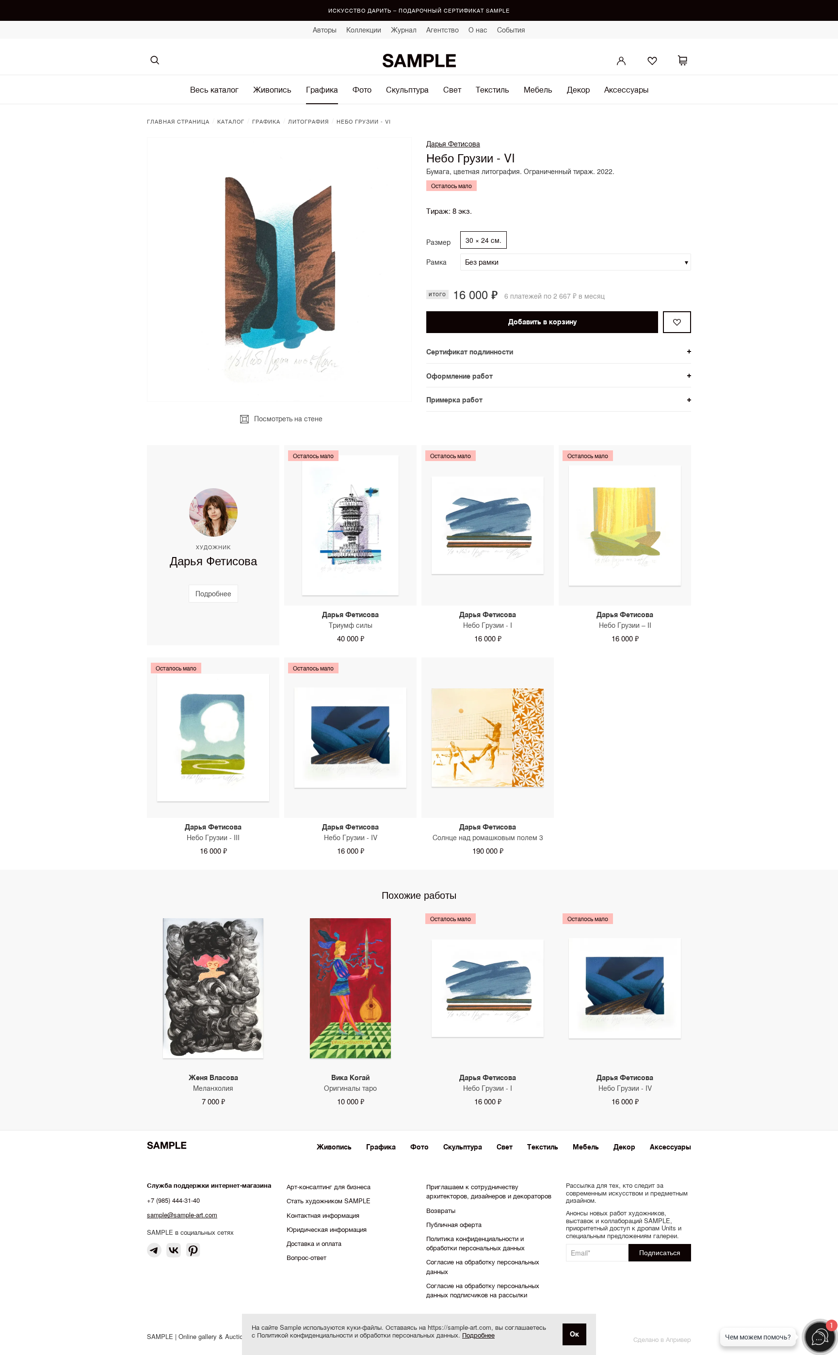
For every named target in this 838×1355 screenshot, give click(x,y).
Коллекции (363, 29)
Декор (578, 89)
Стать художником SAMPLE (329, 1200)
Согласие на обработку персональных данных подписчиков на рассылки (482, 1290)
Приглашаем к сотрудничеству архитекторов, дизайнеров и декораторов (488, 1191)
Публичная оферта (454, 1224)
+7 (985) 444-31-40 (173, 1200)
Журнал (404, 29)
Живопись (272, 89)
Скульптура (407, 89)
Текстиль (492, 89)
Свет (452, 89)
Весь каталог (214, 89)
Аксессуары (626, 89)
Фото (362, 89)
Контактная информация (323, 1215)
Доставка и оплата (314, 1243)
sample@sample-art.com (182, 1214)
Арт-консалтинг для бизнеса (329, 1186)
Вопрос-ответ (306, 1257)
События (511, 29)
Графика (322, 89)
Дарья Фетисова (453, 143)
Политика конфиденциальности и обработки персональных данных (475, 1243)
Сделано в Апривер (662, 1339)
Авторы (325, 29)
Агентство (442, 29)
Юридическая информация (327, 1229)
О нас (477, 29)
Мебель (538, 89)
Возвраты (440, 1210)
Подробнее (478, 1334)
